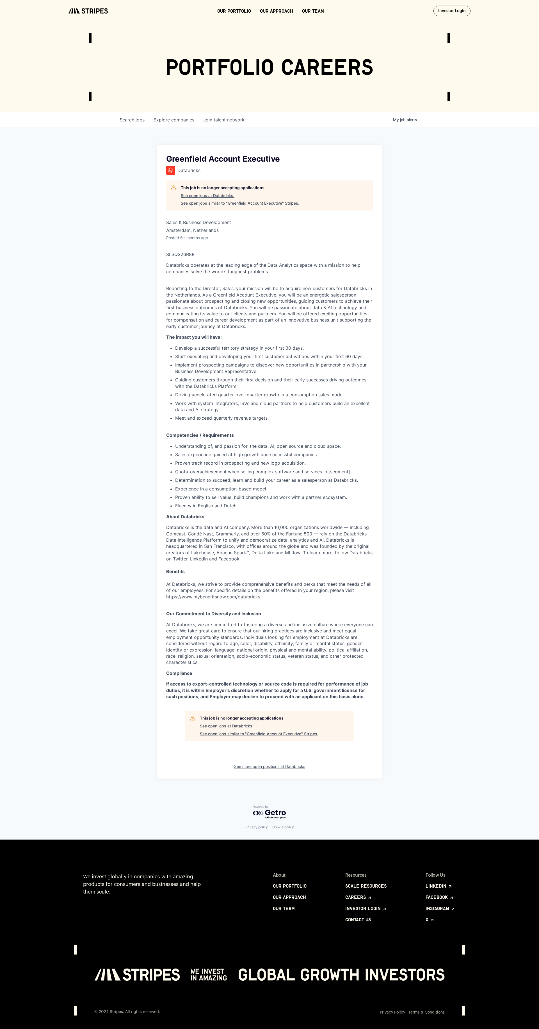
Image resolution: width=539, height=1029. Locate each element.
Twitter (180, 559)
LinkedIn (199, 559)
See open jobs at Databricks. (207, 195)
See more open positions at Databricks (269, 766)
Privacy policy (256, 827)
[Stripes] (88, 11)
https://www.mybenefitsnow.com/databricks (213, 597)
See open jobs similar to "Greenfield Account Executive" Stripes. (240, 203)
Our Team (313, 11)
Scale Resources (366, 886)
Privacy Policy (392, 1012)
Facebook (228, 559)
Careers (356, 897)
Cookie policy (283, 827)
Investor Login (454, 11)
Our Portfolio (234, 11)
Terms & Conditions (426, 1012)
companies (174, 120)
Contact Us (358, 919)
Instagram (438, 908)
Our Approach (276, 11)
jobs (132, 120)
